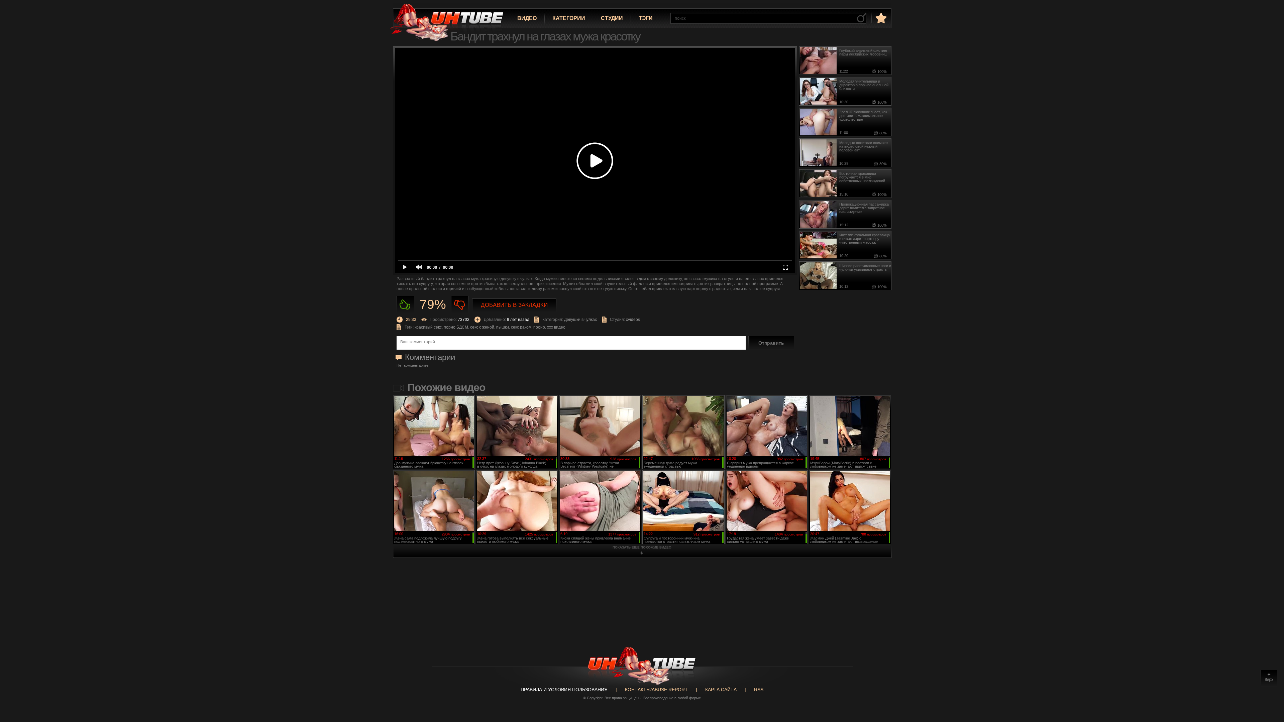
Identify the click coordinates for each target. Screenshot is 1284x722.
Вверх (1269, 678)
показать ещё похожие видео (642, 547)
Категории (568, 18)
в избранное (880, 17)
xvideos (633, 319)
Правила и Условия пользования (564, 689)
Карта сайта (721, 689)
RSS (758, 689)
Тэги (646, 18)
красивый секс (428, 327)
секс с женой (482, 327)
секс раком (521, 327)
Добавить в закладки (514, 305)
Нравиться (405, 305)
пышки (502, 327)
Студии (612, 18)
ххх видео (556, 327)
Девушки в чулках (580, 319)
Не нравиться (460, 305)
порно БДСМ (456, 327)
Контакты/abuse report (656, 689)
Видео (527, 18)
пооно (539, 327)
